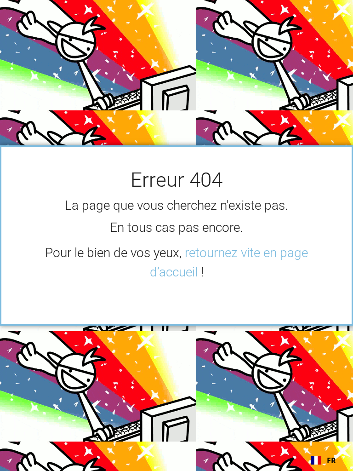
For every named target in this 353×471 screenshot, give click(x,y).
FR (331, 460)
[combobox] (323, 460)
